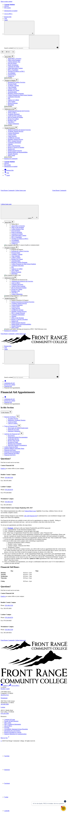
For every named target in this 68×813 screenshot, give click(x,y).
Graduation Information (14, 142)
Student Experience (11, 127)
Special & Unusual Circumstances (17, 445)
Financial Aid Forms (10, 450)
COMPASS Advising (14, 138)
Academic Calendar (13, 85)
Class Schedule (12, 87)
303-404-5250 (9, 477)
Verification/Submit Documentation (18, 437)
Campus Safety (12, 134)
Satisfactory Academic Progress (16, 420)
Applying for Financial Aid (11, 434)
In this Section (6, 412)
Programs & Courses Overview (16, 82)
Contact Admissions (13, 123)
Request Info (7, 17)
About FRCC (9, 56)
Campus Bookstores (13, 133)
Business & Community (11, 158)
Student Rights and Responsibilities (18, 152)
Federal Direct (29, 511)
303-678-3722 (5, 695)
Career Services (12, 136)
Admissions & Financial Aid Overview (19, 111)
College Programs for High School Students (20, 95)
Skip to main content (6, 1)
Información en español (10, 10)
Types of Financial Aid (10, 426)
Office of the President (14, 60)
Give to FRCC (8, 13)
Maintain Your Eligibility (15, 443)
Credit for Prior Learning (15, 115)
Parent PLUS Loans (13, 429)
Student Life (11, 149)
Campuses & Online (13, 66)
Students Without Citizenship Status (14, 448)
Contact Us (11, 76)
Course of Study (12, 422)
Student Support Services (15, 150)
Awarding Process (13, 418)
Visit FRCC (11, 122)
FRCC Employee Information (12, 724)
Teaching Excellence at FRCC (16, 71)
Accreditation (11, 73)
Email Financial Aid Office (11, 453)
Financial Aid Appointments (12, 451)
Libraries (10, 144)
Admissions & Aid (10, 108)
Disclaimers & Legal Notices (12, 730)
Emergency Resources (14, 431)
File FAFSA (11, 435)
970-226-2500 (5, 713)
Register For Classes (13, 90)
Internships (11, 104)
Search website (8, 48)
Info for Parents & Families (15, 117)
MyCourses (7, 7)
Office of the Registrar (14, 146)
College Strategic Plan (14, 62)
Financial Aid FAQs (9, 455)
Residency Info (12, 120)
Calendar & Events (9, 719)
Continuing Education (14, 96)
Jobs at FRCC (8, 726)
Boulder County (5, 688)
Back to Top (5, 738)
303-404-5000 (5, 704)
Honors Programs (13, 103)
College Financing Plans (11, 447)
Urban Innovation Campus (15, 68)
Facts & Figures (12, 63)
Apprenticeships (12, 92)
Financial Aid (8, 386)
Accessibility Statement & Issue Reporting (16, 729)
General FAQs (12, 74)
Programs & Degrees (11, 80)
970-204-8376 (9, 489)
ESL (9, 98)
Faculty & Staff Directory (11, 721)
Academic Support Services (15, 131)
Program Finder (12, 84)
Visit (5, 18)
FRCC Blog (7, 722)
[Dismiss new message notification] (65, 801)
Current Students (9, 4)
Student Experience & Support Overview (19, 130)
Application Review (13, 439)
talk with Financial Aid (30, 516)
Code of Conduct (12, 423)
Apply (6, 20)
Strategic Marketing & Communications (15, 734)
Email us (3, 468)
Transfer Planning (13, 154)
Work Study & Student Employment (18, 428)
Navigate (6, 727)
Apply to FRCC (12, 112)
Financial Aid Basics (10, 417)
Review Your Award (13, 440)
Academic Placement (14, 114)
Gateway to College (13, 100)
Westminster (4, 698)
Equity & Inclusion (13, 65)
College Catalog (12, 88)
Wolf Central (11, 155)
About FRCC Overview (14, 58)
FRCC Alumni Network (14, 141)
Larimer (3, 707)
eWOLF (6, 6)
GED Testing (11, 101)
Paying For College (13, 119)
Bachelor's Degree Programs (16, 93)
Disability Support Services (15, 139)
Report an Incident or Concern (12, 732)
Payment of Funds (13, 442)
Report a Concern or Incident (16, 147)
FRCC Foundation (13, 70)
